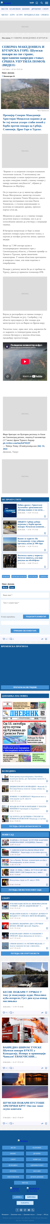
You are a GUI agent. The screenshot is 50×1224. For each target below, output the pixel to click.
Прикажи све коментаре (25, 631)
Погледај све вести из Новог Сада (25, 890)
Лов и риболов (13, 1177)
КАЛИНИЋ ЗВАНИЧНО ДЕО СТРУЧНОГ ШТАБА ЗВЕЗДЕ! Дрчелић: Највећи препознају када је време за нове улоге (25, 925)
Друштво (36, 9)
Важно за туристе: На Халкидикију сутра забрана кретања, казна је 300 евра (25, 544)
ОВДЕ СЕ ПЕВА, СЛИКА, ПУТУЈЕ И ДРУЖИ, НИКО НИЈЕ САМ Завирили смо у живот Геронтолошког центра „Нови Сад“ (25, 872)
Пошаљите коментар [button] (36, 617)
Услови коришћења (8, 617)
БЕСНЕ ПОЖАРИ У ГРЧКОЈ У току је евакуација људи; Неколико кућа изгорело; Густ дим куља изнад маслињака (25, 988)
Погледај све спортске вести (25, 953)
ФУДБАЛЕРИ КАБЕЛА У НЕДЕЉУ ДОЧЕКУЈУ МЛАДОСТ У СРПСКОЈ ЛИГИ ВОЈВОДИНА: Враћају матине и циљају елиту (25, 915)
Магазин (37, 1171)
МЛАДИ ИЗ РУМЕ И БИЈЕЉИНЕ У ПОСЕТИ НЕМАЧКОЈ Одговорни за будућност (25, 808)
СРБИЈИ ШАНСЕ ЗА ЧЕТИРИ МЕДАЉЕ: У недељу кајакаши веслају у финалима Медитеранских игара (25, 945)
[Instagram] (21, 1210)
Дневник (11, 72)
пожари (6, 576)
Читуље (25, 1183)
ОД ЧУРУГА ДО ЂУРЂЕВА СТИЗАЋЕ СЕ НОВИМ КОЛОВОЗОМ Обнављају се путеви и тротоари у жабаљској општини (25, 818)
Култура (13, 1171)
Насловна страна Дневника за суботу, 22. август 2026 (25, 732)
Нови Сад (37, 1159)
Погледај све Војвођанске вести (25, 826)
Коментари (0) (9, 76)
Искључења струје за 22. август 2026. (25, 882)
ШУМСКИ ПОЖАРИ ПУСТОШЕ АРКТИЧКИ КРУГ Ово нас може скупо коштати (25, 1098)
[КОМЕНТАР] (11, 639)
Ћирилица (31, 1197)
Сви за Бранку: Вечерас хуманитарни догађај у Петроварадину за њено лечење (25, 862)
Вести (4, 9)
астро (19, 14)
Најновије (15, 9)
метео (4, 14)
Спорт (46, 9)
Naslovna (25, 1203)
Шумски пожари (19, 576)
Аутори (39, 1214)
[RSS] (32, 1210)
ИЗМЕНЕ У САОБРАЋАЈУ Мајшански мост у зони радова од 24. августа (25, 798)
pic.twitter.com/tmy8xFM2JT (16, 443)
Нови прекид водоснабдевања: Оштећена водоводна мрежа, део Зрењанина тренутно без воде (25, 778)
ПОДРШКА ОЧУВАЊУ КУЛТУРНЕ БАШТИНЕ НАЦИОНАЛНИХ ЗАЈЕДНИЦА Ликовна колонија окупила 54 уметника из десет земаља (25, 842)
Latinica (18, 1197)
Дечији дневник (36, 1177)
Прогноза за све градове (25, 687)
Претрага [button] (41, 2)
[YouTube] (28, 1210)
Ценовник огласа (16, 1214)
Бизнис (26, 9)
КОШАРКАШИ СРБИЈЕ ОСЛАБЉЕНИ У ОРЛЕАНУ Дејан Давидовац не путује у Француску (25, 935)
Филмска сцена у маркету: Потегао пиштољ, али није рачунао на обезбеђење (25, 561)
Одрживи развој (37, 1165)
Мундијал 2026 (31, 14)
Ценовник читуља (29, 1214)
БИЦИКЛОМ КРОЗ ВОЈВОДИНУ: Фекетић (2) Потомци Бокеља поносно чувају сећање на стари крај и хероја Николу (25, 788)
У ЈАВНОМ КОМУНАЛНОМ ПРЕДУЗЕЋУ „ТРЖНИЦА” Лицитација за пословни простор (25, 852)
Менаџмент (5, 1214)
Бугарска (33, 576)
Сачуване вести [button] (36, 2)
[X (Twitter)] (25, 1210)
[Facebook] (17, 1210)
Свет (12, 587)
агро (12, 14)
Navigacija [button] (46, 2)
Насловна (6, 38)
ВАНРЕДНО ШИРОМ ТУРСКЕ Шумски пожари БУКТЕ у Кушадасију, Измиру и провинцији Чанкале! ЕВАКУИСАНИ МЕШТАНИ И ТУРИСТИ (25, 1043)
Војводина (13, 1165)
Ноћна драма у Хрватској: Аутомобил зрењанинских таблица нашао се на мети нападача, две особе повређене (25, 510)
